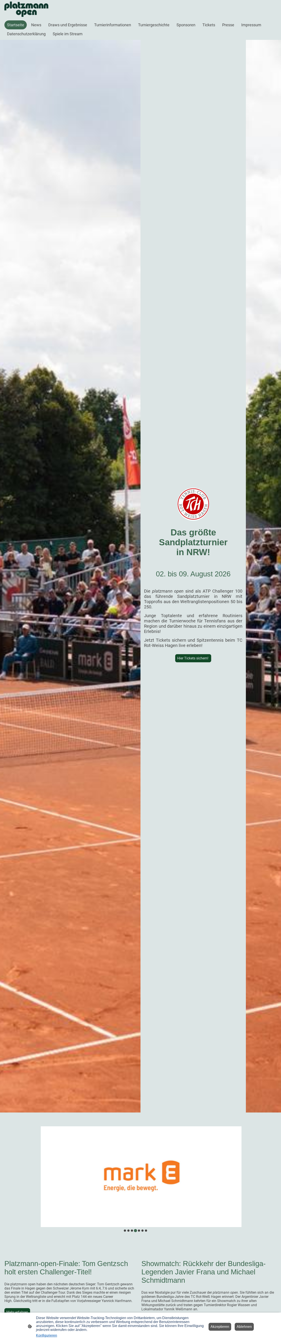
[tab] (125, 1230)
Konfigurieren (46, 1335)
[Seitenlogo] (26, 9)
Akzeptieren (220, 1327)
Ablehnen (244, 1327)
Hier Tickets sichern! (193, 658)
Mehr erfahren (17, 1312)
